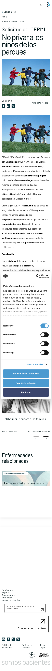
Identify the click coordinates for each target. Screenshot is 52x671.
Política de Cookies (27, 646)
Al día (4, 16)
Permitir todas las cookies (26, 373)
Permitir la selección (26, 383)
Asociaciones (8, 595)
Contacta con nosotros (32, 628)
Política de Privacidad (7, 646)
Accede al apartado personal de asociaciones (20, 607)
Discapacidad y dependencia (24, 483)
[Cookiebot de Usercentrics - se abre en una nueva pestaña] (37, 276)
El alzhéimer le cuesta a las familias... (25, 419)
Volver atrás (9, 11)
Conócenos (7, 589)
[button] (26, 402)
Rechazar (26, 392)
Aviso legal (42, 646)
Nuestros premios (11, 600)
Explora (6, 592)
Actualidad (7, 597)
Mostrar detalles (35, 364)
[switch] (44, 334)
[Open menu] (5, 5)
